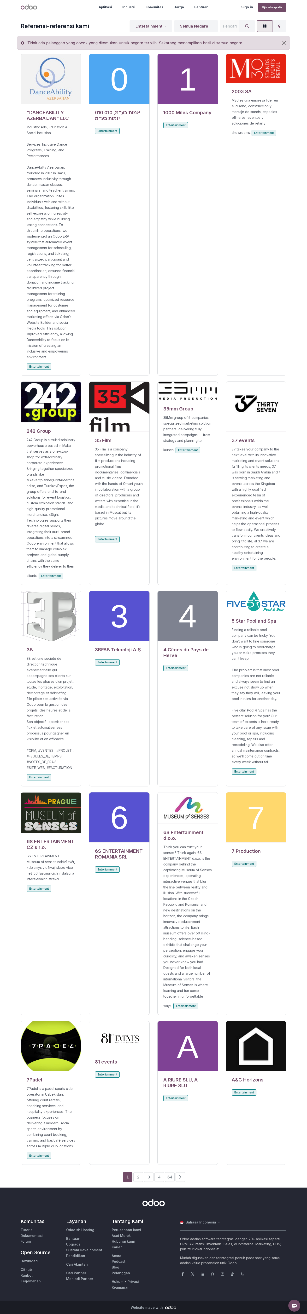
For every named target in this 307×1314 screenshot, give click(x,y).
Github (26, 1270)
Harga (179, 7)
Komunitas (154, 7)
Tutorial (27, 1230)
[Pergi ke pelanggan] (51, 79)
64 (169, 1177)
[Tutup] (284, 43)
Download (29, 1261)
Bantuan (201, 7)
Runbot (27, 1275)
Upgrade (73, 1244)
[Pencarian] (247, 26)
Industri (128, 7)
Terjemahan (31, 1281)
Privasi (133, 1282)
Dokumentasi (32, 1236)
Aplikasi (105, 7)
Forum (26, 1241)
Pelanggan (121, 1273)
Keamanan (121, 1287)
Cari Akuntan (77, 1264)
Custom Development (84, 1250)
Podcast (118, 1261)
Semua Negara (194, 26)
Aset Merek (121, 1236)
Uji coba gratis (272, 7)
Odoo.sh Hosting (80, 1230)
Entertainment (149, 26)
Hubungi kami (123, 1241)
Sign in (247, 7)
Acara (116, 1256)
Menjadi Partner (79, 1279)
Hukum (117, 1282)
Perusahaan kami (126, 1230)
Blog (115, 1267)
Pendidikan (75, 1256)
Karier (117, 1247)
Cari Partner (76, 1273)
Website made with (147, 1307)
